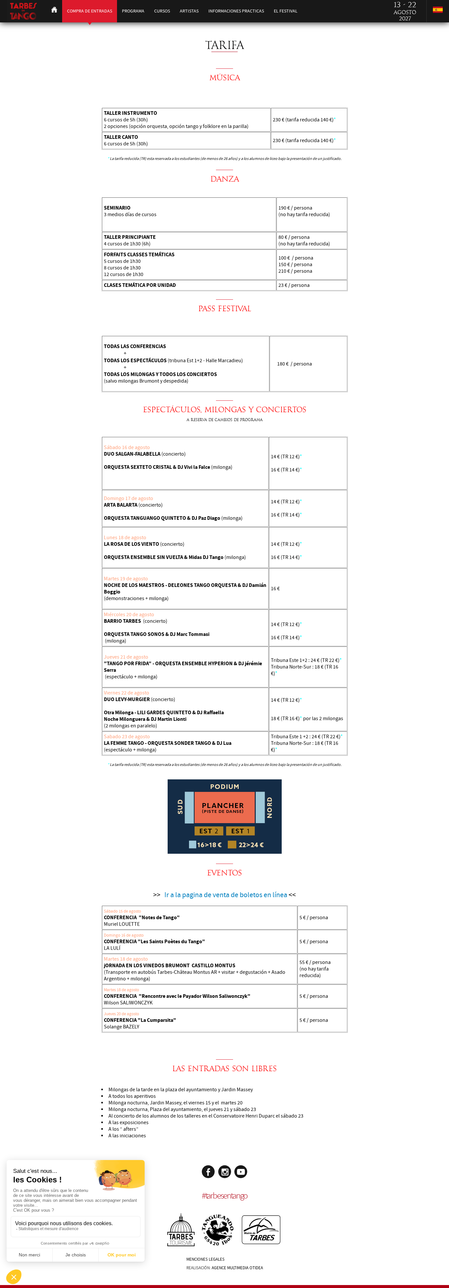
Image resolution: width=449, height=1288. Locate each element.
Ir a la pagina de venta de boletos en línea (225, 894)
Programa (133, 11)
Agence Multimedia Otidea (237, 1268)
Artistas (189, 11)
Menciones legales (205, 1259)
